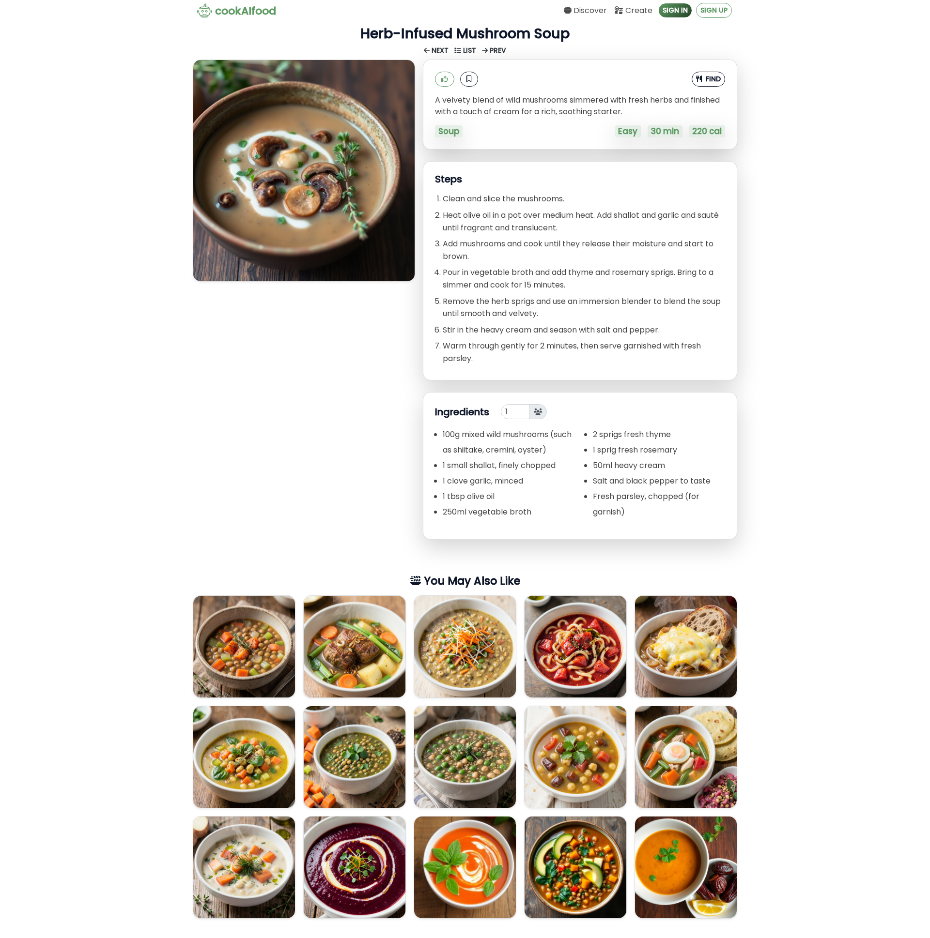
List (469, 50)
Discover (589, 10)
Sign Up (714, 10)
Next (440, 50)
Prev (497, 50)
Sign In (675, 10)
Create (637, 10)
